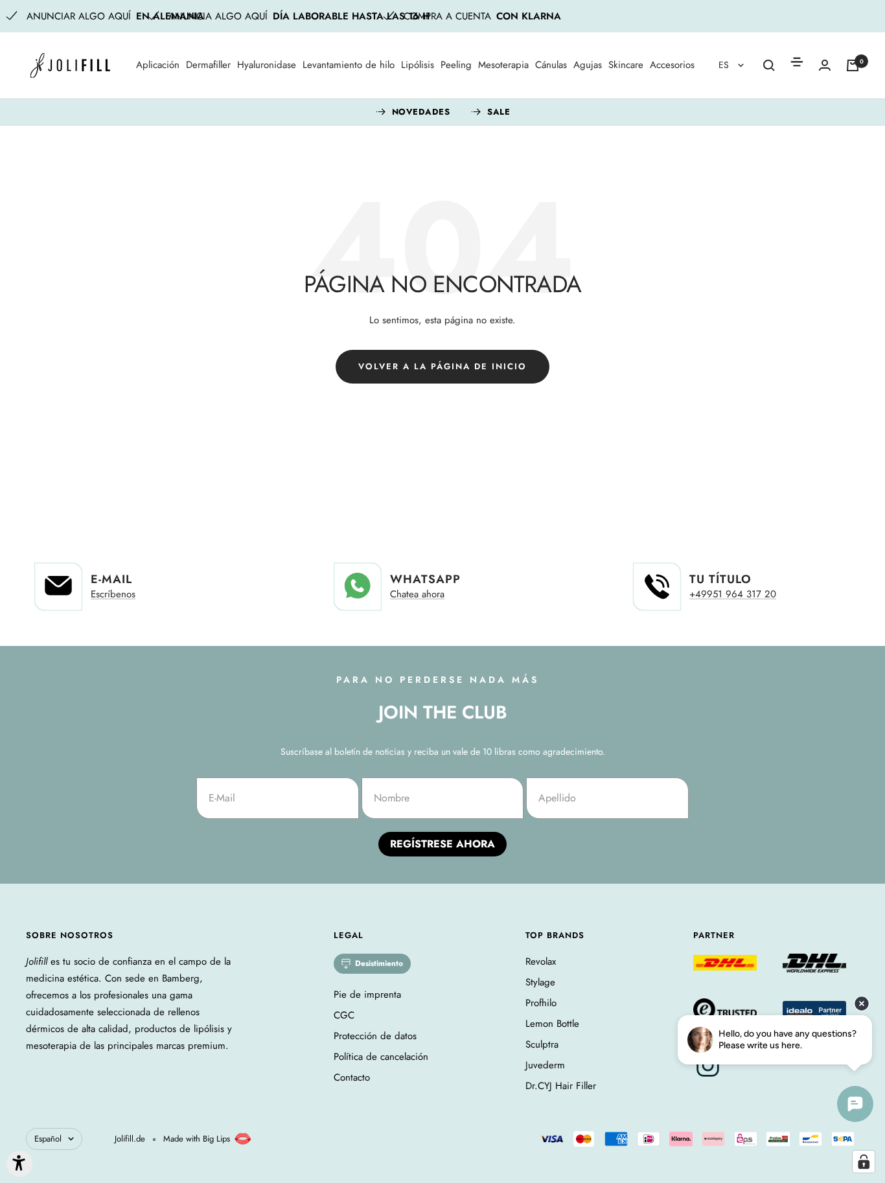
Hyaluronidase (266, 65)
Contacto (352, 1077)
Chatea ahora (417, 594)
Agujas (587, 65)
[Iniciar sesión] (825, 65)
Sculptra (541, 1044)
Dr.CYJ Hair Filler (560, 1086)
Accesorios (672, 65)
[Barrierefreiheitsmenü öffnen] (19, 1164)
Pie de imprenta (367, 994)
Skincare (625, 65)
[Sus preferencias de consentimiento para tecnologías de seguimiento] (864, 1162)
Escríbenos (113, 594)
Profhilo (541, 1003)
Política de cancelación (381, 1057)
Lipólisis (417, 65)
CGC (344, 1015)
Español (48, 1138)
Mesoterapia (503, 65)
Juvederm (545, 1065)
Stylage (540, 982)
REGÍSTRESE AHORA (442, 843)
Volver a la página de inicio (442, 366)
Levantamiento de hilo (349, 65)
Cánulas (551, 65)
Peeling (456, 65)
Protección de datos (375, 1036)
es (724, 64)
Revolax (540, 961)
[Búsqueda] (769, 65)
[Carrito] (852, 65)
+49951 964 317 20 (732, 594)
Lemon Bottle (552, 1023)
